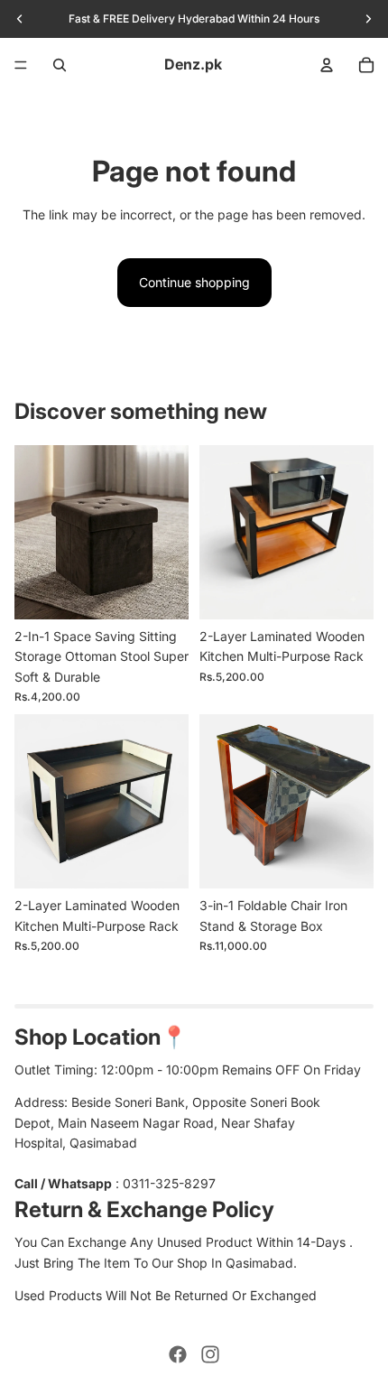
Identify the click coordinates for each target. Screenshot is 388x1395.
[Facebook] (178, 1354)
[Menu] (21, 65)
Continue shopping (194, 282)
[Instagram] (210, 1354)
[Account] (326, 65)
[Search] (59, 65)
